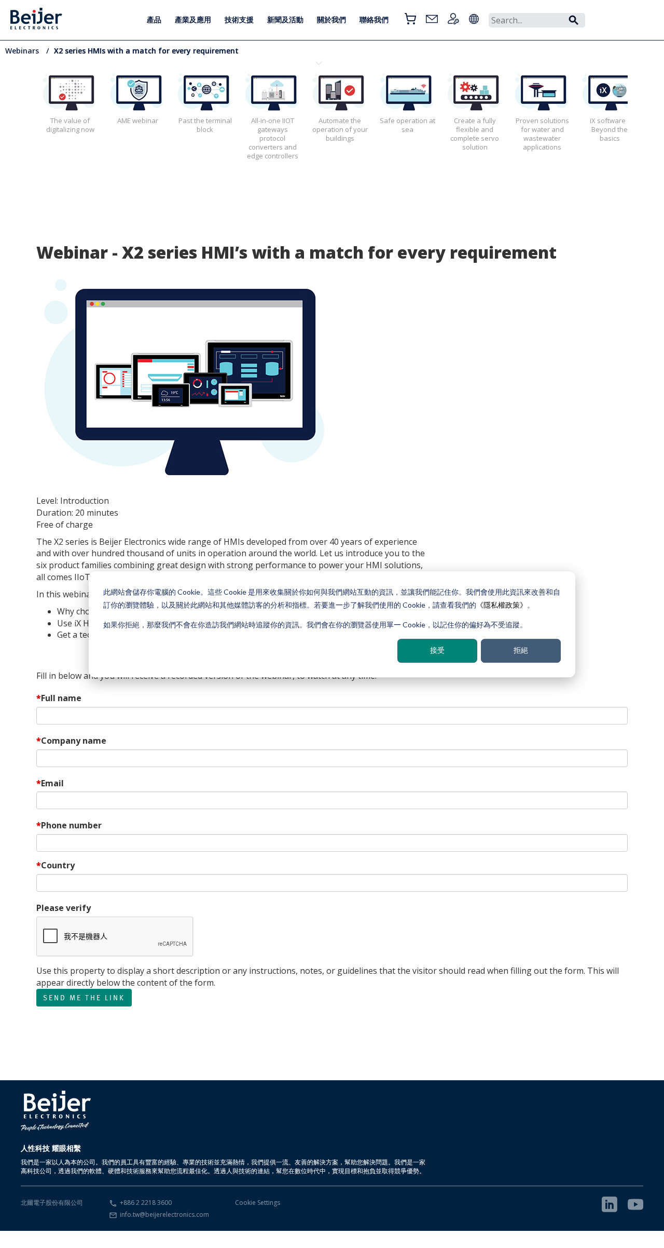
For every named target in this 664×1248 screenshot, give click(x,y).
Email (52, 783)
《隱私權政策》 (501, 604)
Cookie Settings (257, 1202)
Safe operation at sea (407, 125)
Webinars (23, 51)
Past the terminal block (205, 125)
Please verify (63, 908)
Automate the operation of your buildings (340, 129)
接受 (437, 650)
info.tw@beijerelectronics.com (164, 1214)
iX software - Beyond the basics (609, 129)
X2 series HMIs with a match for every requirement (146, 51)
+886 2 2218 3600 (146, 1202)
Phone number (71, 825)
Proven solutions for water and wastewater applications (542, 134)
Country (58, 865)
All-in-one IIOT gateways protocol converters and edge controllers (272, 138)
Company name (73, 740)
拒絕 (521, 650)
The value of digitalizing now (70, 125)
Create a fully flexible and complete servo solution (474, 134)
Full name (61, 698)
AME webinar (137, 120)
